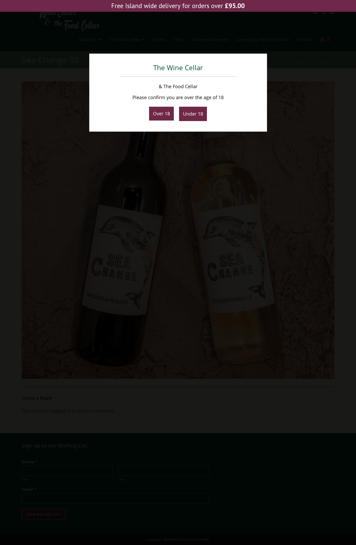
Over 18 (161, 113)
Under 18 (193, 114)
